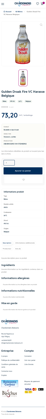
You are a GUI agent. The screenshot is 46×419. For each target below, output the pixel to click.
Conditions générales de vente (9, 366)
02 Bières (19, 11)
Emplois (4, 375)
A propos (4, 356)
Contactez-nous (6, 371)
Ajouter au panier (23, 171)
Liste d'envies (28, 364)
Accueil (8, 11)
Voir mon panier (29, 360)
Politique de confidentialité (10, 360)
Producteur (7, 249)
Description (7, 243)
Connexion (28, 356)
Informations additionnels (25, 243)
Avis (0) (18, 249)
